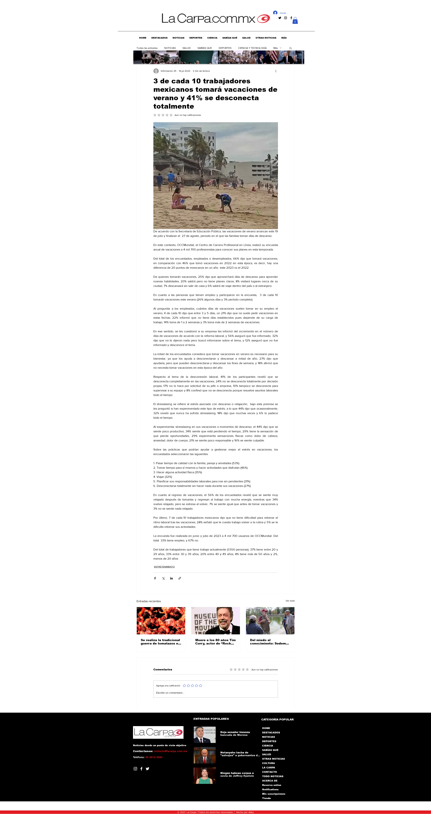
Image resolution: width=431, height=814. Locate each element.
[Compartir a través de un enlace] (179, 578)
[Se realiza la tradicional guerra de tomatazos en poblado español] (161, 620)
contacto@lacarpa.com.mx (170, 751)
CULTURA (268, 763)
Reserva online (271, 785)
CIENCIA (267, 745)
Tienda (266, 798)
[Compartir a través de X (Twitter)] (163, 578)
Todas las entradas (147, 47)
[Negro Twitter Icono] (280, 18)
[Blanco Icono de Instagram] (135, 768)
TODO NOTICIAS (272, 776)
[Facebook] (141, 768)
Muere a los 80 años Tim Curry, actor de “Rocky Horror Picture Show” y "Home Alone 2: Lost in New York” (215, 641)
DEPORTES (225, 47)
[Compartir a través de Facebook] (155, 578)
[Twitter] (147, 768)
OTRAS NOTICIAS (273, 758)
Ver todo (290, 600)
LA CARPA (268, 767)
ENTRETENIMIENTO (164, 566)
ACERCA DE (269, 780)
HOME (266, 728)
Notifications (270, 789)
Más (275, 47)
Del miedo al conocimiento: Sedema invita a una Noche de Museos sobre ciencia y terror (269, 641)
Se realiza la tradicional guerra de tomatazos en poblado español (160, 641)
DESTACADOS (271, 732)
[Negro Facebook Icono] (291, 18)
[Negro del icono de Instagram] (285, 18)
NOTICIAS (170, 47)
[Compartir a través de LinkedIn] (171, 578)
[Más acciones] (276, 71)
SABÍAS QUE (204, 47)
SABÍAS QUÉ (270, 750)
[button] (295, 20)
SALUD (187, 47)
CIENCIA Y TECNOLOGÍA (252, 47)
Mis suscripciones (273, 793)
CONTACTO (269, 772)
